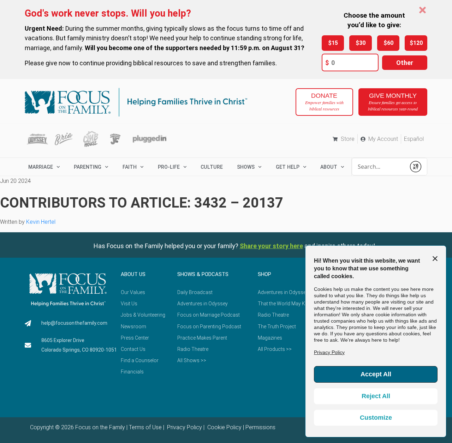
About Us (133, 274)
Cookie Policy (224, 427)
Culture (212, 167)
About (328, 167)
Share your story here (271, 246)
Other (404, 62)
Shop (264, 274)
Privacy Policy (184, 427)
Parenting (87, 167)
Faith (130, 167)
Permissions (260, 427)
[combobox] (379, 166)
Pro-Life (169, 167)
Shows (246, 167)
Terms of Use (145, 427)
